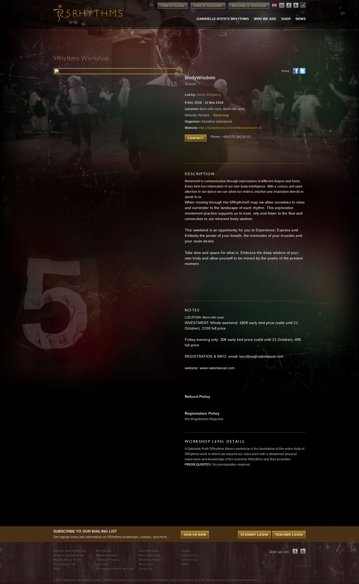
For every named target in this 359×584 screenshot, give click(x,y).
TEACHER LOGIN (289, 534)
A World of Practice (107, 559)
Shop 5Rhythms (149, 550)
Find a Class (172, 5)
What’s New (146, 564)
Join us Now (195, 534)
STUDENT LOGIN (254, 534)
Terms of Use (189, 559)
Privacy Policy (189, 555)
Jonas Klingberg (209, 95)
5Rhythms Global (106, 555)
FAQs (56, 568)
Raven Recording (149, 555)
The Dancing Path (64, 564)
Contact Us (145, 568)
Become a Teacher (249, 5)
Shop (286, 19)
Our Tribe (101, 564)
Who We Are (265, 19)
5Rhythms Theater (150, 559)
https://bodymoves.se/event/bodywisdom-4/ (230, 128)
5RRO (185, 564)
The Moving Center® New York (115, 568)
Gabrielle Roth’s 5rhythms (223, 19)
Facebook (296, 71)
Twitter (302, 71)
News (301, 19)
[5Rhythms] (82, 13)
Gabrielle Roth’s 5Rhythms (69, 550)
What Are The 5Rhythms (68, 555)
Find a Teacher (208, 5)
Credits (185, 550)
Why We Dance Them (66, 559)
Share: (285, 70)
